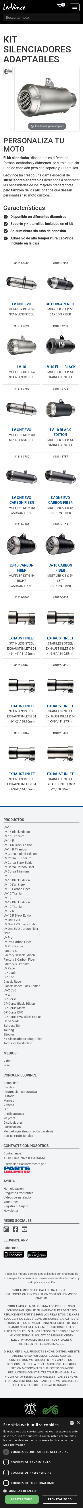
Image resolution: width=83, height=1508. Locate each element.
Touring (9, 1030)
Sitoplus (9, 1034)
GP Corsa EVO (13, 1012)
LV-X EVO (10, 990)
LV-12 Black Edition (17, 902)
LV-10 (8, 876)
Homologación (14, 1188)
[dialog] (41, 1462)
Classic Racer (13, 981)
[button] (41, 1490)
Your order (11, 1202)
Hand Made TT (14, 1021)
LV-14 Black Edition (17, 832)
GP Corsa (10, 999)
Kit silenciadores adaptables (23, 1039)
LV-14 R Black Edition (18, 845)
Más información (14, 1445)
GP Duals (10, 972)
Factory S (10, 950)
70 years (9, 1118)
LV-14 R (9, 840)
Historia (9, 1096)
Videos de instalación (18, 1197)
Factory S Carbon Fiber (19, 959)
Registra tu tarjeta (16, 1206)
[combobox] (72, 1423)
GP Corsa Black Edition (19, 1003)
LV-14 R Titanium (15, 849)
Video (7, 1061)
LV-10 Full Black (14, 884)
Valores (9, 1105)
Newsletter (11, 1210)
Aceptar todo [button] (22, 1499)
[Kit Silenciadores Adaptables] (8, 71)
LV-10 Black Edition (17, 880)
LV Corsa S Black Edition (20, 854)
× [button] (78, 1422)
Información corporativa (20, 1091)
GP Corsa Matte (14, 1008)
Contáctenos (12, 1153)
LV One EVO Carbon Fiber (21, 928)
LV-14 (8, 827)
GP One (9, 977)
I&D (6, 1109)
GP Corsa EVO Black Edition (23, 1017)
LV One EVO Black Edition (21, 924)
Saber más (11, 1248)
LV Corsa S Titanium (17, 858)
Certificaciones (14, 1113)
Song (7, 1065)
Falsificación (12, 1127)
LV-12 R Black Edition (18, 915)
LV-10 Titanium (14, 893)
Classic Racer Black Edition (22, 986)
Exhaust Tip (12, 1025)
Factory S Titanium (16, 964)
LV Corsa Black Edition (19, 862)
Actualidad (11, 1083)
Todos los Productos (18, 1043)
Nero (7, 933)
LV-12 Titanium (14, 906)
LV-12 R (9, 911)
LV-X (7, 995)
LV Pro (8, 937)
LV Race (9, 968)
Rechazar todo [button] (60, 1499)
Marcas (9, 1100)
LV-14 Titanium (14, 836)
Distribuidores (13, 1122)
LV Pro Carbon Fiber (17, 942)
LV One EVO (12, 920)
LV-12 (8, 898)
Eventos (9, 1087)
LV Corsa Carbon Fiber (19, 867)
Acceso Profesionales (18, 1135)
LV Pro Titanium (14, 946)
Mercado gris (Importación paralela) (28, 1131)
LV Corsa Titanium (16, 871)
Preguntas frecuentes (18, 1193)
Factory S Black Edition (19, 955)
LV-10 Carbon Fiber (17, 889)
